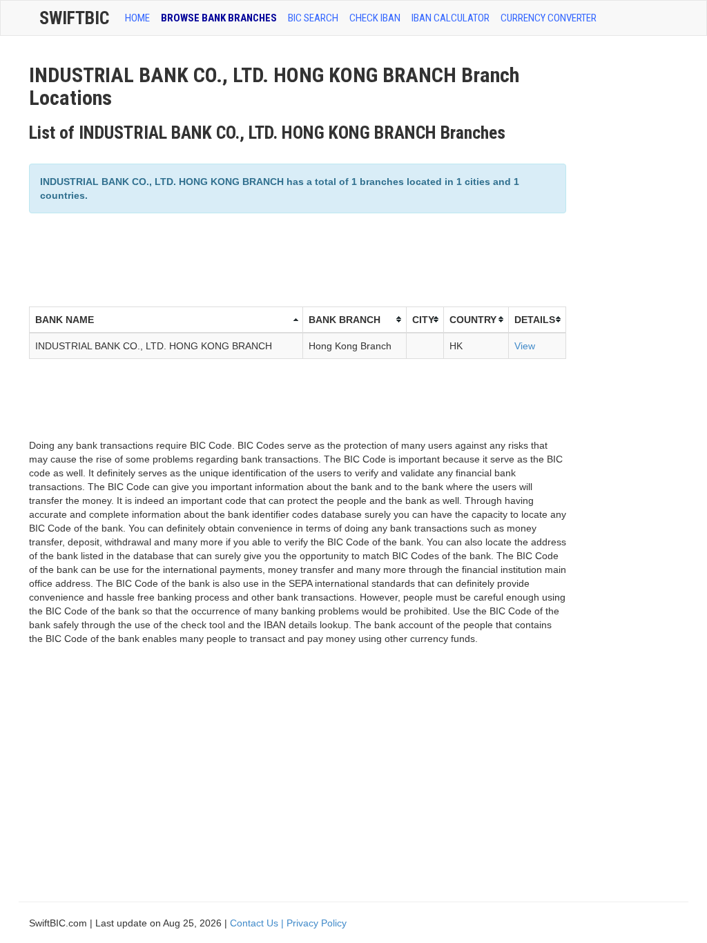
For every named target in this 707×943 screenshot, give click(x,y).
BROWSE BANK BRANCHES (219, 18)
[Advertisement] (280, 258)
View (524, 345)
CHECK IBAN (374, 18)
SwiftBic (74, 18)
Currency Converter (549, 18)
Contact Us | (258, 923)
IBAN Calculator (450, 18)
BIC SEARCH (313, 18)
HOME (137, 18)
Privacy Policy (317, 923)
